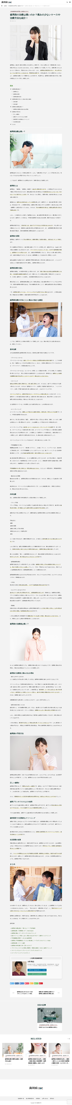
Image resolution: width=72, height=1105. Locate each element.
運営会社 (52, 1098)
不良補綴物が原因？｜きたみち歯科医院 (21, 938)
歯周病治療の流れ (17, 96)
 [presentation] (68, 1038)
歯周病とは (16, 91)
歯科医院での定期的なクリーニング (21, 119)
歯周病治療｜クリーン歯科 (18, 943)
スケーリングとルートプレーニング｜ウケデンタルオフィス (26, 950)
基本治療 (15, 101)
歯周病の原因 (16, 94)
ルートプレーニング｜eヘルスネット (20, 952)
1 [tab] (48, 1021)
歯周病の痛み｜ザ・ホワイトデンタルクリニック (23, 933)
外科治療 (15, 104)
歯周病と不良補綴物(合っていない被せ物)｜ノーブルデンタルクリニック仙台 (30, 940)
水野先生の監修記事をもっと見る (37, 970)
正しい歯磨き (16, 114)
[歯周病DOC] (6, 2)
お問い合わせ (45, 1098)
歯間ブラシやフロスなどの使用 (20, 116)
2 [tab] (49, 1021)
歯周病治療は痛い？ (16, 89)
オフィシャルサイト (37, 974)
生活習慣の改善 (17, 121)
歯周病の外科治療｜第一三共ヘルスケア (21, 945)
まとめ (13, 124)
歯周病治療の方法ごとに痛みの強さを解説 (21, 99)
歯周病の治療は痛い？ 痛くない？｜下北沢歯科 (23, 928)
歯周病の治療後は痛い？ (17, 106)
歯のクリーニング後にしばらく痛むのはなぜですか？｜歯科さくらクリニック (31, 935)
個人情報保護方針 (30, 1098)
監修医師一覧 (21, 1098)
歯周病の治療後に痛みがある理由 (21, 109)
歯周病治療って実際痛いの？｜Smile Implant (22, 930)
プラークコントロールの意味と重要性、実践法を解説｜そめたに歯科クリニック (31, 948)
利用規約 (38, 1098)
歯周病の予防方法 (16, 111)
